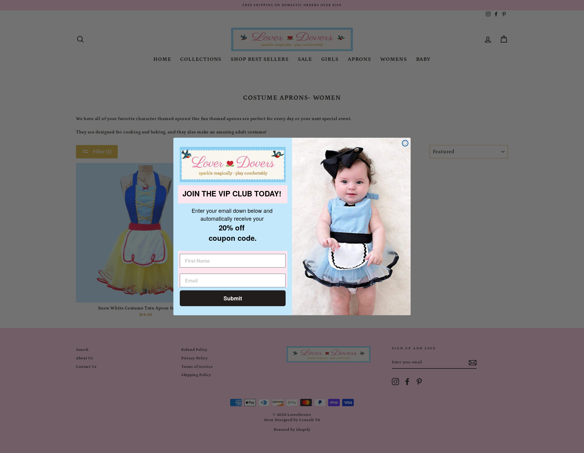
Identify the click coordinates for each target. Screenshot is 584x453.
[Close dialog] (405, 143)
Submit (233, 298)
